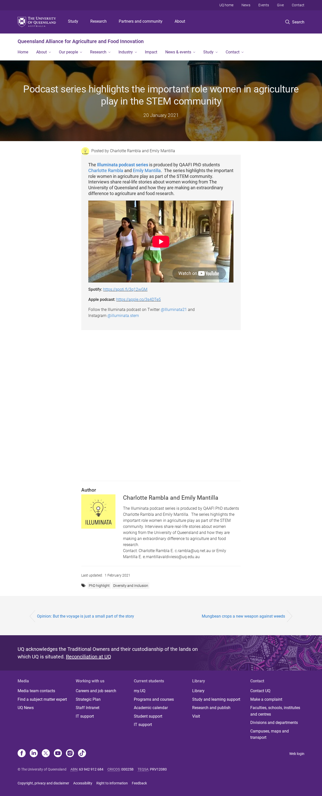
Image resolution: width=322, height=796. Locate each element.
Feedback (139, 783)
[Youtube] (58, 753)
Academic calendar (151, 707)
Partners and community (141, 21)
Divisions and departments (274, 722)
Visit (196, 716)
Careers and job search (96, 690)
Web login (296, 754)
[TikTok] (82, 753)
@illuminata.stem (123, 315)
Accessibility (82, 783)
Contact (298, 5)
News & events (178, 52)
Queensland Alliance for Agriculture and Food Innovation (81, 41)
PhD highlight (99, 586)
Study (73, 21)
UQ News (26, 707)
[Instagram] (70, 753)
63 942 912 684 (91, 769)
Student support (148, 716)
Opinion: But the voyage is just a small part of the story (85, 616)
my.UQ (139, 690)
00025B (127, 769)
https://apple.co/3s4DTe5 (138, 299)
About (180, 21)
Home (23, 52)
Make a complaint (266, 699)
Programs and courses (154, 699)
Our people (68, 52)
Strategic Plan (88, 699)
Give (280, 5)
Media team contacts (36, 690)
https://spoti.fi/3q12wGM (125, 289)
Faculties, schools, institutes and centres (275, 711)
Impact (151, 52)
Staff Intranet (87, 707)
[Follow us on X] (46, 753)
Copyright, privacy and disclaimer (43, 783)
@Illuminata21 (174, 309)
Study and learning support (216, 699)
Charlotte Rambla (105, 170)
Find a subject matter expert (42, 699)
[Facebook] (22, 753)
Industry (125, 52)
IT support (85, 716)
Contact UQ (260, 690)
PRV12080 (158, 769)
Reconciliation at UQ (88, 657)
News (246, 5)
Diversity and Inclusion (130, 586)
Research (98, 21)
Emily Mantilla (147, 170)
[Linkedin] (34, 753)
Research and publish (211, 707)
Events (263, 5)
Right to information (112, 783)
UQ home (226, 5)
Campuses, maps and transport (269, 734)
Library (198, 690)
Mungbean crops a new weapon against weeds (243, 616)
